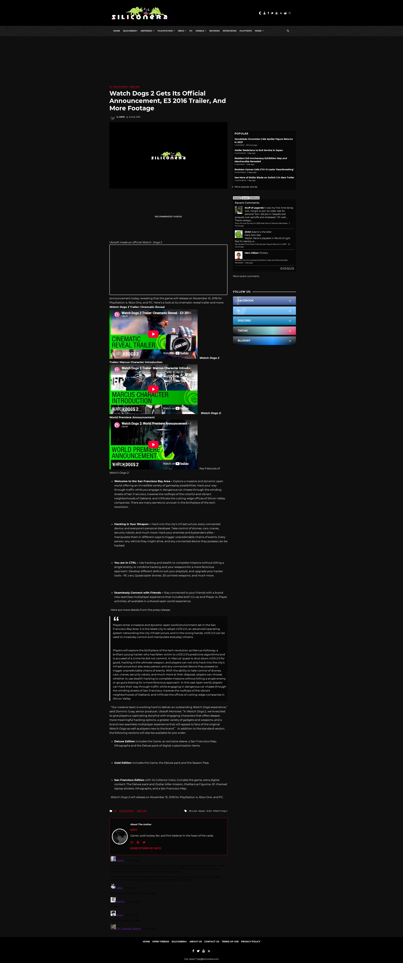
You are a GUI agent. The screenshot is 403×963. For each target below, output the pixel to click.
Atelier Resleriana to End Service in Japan (259, 150)
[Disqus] (168, 894)
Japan (202, 811)
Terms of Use (230, 941)
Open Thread (160, 941)
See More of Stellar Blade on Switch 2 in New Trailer (264, 177)
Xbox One (135, 87)
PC (191, 30)
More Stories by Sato (145, 848)
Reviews (214, 30)
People (237, 198)
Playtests (246, 30)
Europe (193, 811)
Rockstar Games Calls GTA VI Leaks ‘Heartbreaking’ (264, 169)
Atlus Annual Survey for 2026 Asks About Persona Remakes (261, 223)
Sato (122, 117)
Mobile (200, 30)
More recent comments (246, 276)
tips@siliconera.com (207, 959)
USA (210, 811)
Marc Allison (252, 252)
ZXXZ (248, 232)
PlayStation (165, 30)
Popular (255, 198)
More (258, 30)
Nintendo (146, 30)
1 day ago (249, 263)
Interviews (229, 30)
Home (116, 30)
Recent (245, 198)
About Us (196, 941)
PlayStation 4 (120, 87)
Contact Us (211, 941)
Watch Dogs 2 (220, 811)
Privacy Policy (250, 941)
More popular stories (246, 186)
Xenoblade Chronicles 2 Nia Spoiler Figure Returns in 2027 (261, 244)
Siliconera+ (130, 30)
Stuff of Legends (254, 207)
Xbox (181, 30)
